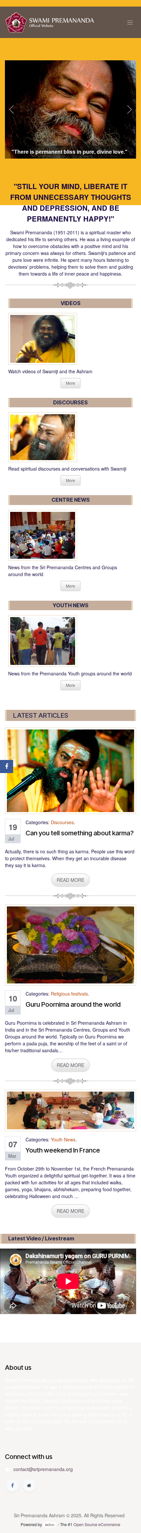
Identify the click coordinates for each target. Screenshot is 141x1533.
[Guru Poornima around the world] (70, 944)
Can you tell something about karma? (80, 833)
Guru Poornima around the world (73, 1004)
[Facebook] (12, 1485)
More (70, 383)
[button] (11, 109)
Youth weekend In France (63, 1150)
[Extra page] (29, 1485)
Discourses (62, 822)
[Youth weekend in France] (70, 1111)
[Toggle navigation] (130, 22)
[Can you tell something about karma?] (70, 771)
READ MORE (70, 880)
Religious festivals (69, 993)
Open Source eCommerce (96, 1524)
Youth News (63, 1139)
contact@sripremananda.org (43, 1469)
